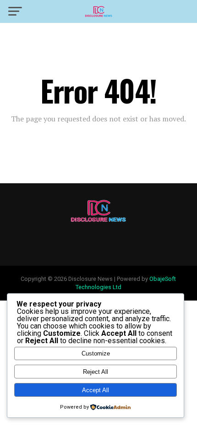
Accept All (95, 390)
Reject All (95, 371)
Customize (96, 353)
